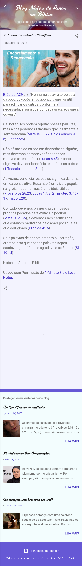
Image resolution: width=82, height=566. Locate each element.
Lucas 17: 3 (42, 193)
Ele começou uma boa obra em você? (28, 499)
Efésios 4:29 (13, 94)
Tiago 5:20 (17, 198)
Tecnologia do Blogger (43, 551)
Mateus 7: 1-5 (15, 218)
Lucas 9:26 (15, 139)
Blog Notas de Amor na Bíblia (41, 11)
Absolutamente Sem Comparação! (26, 453)
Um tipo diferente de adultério (23, 407)
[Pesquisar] (76, 8)
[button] (76, 36)
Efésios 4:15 (39, 228)
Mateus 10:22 (38, 134)
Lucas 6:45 (49, 159)
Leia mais (72, 441)
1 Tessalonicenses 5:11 (23, 169)
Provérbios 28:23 (17, 193)
